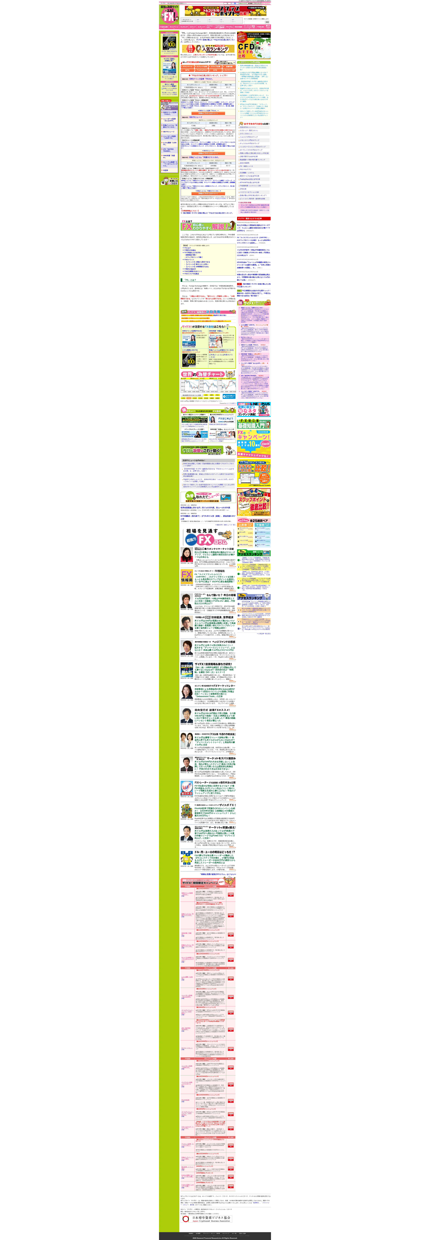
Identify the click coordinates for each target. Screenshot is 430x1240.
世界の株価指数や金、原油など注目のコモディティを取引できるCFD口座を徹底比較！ (208, 475)
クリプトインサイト (239, 1231)
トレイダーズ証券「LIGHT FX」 (169, 137)
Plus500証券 (185, 1100)
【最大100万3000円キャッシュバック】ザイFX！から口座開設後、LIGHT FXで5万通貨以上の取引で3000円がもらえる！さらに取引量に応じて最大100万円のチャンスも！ (254, 395)
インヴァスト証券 (187, 1084)
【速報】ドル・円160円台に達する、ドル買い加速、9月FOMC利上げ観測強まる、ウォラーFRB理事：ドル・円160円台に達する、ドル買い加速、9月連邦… (256, 574)
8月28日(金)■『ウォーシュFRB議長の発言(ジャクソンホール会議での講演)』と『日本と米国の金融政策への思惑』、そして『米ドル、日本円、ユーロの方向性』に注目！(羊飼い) (256, 604)
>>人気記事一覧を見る (264, 633)
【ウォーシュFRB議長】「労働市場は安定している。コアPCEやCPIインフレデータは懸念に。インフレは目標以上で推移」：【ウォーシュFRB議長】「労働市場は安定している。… (256, 567)
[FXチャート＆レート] (229, 396)
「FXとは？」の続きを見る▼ (208, 305)
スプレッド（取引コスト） (249, 130)
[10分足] (194, 398)
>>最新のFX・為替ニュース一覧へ (225, 525)
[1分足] (183, 398)
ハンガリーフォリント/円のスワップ (253, 147)
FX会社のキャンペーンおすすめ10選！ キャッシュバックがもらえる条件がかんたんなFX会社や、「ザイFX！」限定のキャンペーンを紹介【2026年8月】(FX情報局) (256, 621)
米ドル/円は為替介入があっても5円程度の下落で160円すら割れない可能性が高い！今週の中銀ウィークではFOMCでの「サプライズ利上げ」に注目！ (215, 834)
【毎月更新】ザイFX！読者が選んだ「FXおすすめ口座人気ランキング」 (207, 213)
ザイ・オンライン (227, 1231)
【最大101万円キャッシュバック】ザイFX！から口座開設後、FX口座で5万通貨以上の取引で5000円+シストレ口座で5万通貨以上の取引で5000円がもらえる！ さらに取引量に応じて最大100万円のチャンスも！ (255, 368)
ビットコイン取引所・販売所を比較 (252, 199)
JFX (186, 1028)
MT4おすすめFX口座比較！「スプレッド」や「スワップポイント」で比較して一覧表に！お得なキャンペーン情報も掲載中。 (254, 106)
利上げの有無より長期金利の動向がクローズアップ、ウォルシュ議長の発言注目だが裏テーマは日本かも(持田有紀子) (256, 610)
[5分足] (188, 398)
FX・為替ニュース (246, 166)
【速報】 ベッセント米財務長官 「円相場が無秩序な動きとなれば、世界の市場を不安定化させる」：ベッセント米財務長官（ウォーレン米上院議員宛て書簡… (256, 560)
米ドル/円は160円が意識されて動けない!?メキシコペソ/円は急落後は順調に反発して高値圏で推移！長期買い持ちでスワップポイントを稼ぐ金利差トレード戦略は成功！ (215, 624)
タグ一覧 (234, 1228)
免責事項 (191, 1228)
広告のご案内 (242, 1228)
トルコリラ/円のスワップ (249, 137)
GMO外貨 (186, 933)
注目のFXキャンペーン (248, 127)
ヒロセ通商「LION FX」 (169, 143)
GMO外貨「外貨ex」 (216, 331)
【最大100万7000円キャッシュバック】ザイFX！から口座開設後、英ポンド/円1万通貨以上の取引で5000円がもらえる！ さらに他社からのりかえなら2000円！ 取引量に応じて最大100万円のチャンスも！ (255, 329)
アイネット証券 (188, 1144)
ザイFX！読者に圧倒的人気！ (169, 59)
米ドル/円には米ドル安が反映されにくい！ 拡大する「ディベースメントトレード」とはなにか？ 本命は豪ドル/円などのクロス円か (215, 647)
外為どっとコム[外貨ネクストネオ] (221, 350)
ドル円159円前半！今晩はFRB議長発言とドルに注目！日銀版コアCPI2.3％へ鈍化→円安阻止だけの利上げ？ (215, 600)
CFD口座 (243, 189)
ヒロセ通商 (187, 977)
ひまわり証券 (188, 1175)
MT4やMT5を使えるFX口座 (249, 182)
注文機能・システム (247, 173)
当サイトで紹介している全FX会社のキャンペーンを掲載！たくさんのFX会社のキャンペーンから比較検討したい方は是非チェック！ (208, 486)
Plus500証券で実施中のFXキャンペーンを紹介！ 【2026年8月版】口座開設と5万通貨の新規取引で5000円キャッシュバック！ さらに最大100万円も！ (215, 812)
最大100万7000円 (169, 35)
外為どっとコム (188, 914)
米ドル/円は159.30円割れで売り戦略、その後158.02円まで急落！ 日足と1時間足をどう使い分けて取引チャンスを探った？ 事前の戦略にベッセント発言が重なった (215, 717)
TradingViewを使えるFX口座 (250, 179)
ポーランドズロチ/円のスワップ (251, 150)
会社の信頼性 (244, 163)
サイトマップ (226, 1228)
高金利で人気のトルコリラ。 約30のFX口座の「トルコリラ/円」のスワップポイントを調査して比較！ (208, 480)
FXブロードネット (187, 1048)
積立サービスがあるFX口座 (249, 176)
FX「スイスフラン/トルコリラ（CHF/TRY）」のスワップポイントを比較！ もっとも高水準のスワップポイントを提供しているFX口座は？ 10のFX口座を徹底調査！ (215, 578)
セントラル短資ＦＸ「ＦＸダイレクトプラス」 (170, 164)
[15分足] (200, 398)
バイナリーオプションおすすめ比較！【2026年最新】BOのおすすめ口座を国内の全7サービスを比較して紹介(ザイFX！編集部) (256, 615)
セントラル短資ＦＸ (231, 403)
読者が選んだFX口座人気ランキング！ (253, 195)
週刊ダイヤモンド (217, 1231)
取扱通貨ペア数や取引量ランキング (252, 160)
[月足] (217, 395)
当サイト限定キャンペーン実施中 (169, 85)
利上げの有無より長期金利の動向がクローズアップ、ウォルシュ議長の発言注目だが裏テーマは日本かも (215, 554)
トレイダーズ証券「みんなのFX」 (169, 120)
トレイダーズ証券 (187, 996)
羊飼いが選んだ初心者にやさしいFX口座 (254, 153)
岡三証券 (188, 1167)
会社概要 (198, 1228)
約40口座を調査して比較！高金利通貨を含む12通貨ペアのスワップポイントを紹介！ (208, 464)
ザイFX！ (247, 1231)
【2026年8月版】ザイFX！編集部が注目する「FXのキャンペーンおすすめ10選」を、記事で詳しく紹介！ (208, 470)
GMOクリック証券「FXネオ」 (169, 113)
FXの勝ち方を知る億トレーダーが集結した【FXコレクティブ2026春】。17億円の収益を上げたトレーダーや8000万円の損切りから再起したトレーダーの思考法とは (215, 859)
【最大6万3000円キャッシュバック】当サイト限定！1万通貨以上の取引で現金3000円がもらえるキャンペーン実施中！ (255, 340)
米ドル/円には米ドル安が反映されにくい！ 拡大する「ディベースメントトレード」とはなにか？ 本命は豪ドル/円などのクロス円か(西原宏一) (256, 628)
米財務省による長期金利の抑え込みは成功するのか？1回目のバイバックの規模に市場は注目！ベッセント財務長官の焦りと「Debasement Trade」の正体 (215, 692)
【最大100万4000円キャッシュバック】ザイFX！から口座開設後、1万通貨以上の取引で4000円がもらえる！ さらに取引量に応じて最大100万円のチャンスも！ (255, 357)
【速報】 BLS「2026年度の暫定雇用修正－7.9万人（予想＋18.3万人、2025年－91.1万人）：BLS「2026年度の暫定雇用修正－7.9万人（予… (256, 588)
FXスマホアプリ (245, 169)
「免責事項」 (258, 1206)
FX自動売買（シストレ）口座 (250, 186)
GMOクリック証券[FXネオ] (192, 331)
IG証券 (165, 170)
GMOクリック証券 (187, 893)
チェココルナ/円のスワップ (249, 143)
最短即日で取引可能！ (204, 315)
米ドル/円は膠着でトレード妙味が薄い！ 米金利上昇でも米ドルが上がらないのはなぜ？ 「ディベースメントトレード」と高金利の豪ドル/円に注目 (215, 741)
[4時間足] (217, 398)
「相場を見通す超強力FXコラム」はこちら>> (217, 874)
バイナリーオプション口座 (249, 192)
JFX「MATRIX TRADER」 (168, 150)
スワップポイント (246, 134)
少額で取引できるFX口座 (249, 156)
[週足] (211, 395)
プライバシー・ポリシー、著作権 (211, 1228)
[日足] (206, 395)
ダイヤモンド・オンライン (204, 1231)
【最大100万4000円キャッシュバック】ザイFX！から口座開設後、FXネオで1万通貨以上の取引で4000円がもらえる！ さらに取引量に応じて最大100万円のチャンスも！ (255, 348)
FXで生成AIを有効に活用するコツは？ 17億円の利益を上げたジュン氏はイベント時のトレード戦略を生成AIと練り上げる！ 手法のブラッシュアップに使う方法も (215, 789)
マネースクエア (188, 1127)
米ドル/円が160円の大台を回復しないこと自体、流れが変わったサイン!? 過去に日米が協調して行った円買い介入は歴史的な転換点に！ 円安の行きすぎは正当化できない (215, 765)
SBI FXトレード (168, 132)
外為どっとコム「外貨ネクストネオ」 (170, 126)
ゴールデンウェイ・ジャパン (188, 1011)
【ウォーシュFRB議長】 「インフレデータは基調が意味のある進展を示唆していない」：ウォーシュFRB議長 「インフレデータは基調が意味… (256, 581)
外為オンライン (188, 945)
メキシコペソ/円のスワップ (249, 140)
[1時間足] (211, 398)
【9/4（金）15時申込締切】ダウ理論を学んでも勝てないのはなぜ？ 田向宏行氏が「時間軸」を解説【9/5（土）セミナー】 (215, 669)
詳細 (183, 896)
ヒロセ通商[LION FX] (190, 350)
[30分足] (206, 398)
